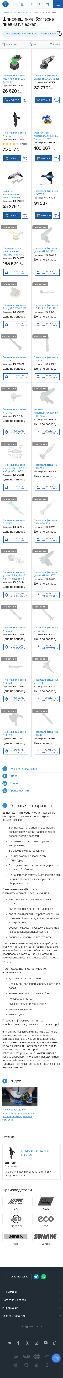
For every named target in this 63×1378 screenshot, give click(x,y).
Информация (10, 1307)
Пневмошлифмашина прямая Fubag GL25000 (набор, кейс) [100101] (15, 468)
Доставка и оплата (14, 1299)
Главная (5, 12)
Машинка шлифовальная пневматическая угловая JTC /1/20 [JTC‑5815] (12, 197)
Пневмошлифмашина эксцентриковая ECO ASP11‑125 (14, 78)
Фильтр (57, 44)
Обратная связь (19, 1276)
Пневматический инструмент (26, 12)
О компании (9, 1292)
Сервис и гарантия (14, 1315)
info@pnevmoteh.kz (31, 1326)
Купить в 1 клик (25, 100)
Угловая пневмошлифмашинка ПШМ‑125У (46, 412)
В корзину (14, 100)
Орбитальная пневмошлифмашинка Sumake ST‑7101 (46, 136)
